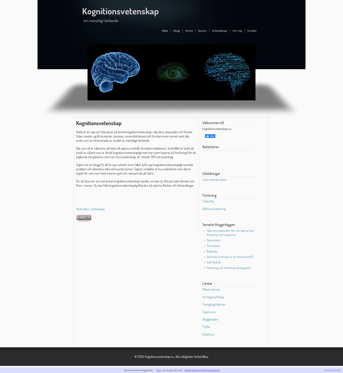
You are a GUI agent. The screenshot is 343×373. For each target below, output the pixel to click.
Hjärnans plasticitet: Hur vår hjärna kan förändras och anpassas (230, 233)
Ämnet (189, 30)
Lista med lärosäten (214, 180)
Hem (165, 30)
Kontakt (251, 30)
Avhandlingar (219, 30)
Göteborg (208, 334)
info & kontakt (332, 370)
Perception (213, 246)
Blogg (176, 30)
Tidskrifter (208, 201)
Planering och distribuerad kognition (229, 268)
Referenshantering (214, 209)
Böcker (202, 30)
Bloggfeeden (210, 319)
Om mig (237, 30)
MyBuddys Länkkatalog (90, 209)
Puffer (206, 327)
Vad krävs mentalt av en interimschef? (230, 257)
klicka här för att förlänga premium (202, 370)
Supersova (209, 312)
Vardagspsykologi (213, 297)
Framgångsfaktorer (214, 304)
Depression (214, 240)
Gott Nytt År (214, 262)
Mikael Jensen (211, 289)
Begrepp (212, 251)
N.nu (158, 370)
